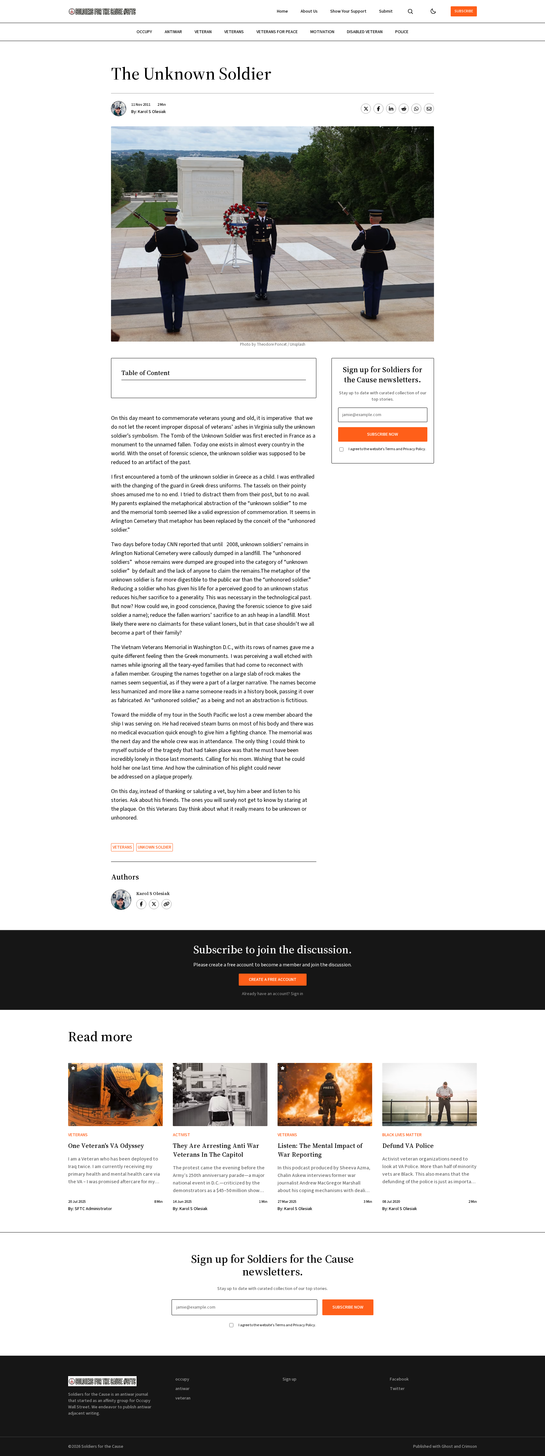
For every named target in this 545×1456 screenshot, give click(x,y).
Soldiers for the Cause (102, 1446)
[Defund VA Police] (429, 1094)
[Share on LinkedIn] (391, 109)
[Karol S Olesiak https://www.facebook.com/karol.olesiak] (141, 904)
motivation (322, 32)
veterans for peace (277, 32)
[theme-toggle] (433, 11)
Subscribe (463, 11)
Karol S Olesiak (152, 112)
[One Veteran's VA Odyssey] (115, 1094)
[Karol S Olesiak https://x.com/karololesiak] (154, 904)
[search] (410, 11)
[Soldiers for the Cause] (102, 11)
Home (282, 11)
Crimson (469, 1446)
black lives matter (402, 1135)
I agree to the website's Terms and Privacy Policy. (387, 449)
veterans (234, 32)
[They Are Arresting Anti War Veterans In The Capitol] (220, 1094)
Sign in (297, 994)
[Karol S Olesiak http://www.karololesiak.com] (166, 904)
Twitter (397, 1389)
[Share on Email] (429, 109)
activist (181, 1135)
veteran (203, 32)
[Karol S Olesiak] (118, 108)
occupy (144, 32)
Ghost (447, 1446)
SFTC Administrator (93, 1209)
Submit (386, 11)
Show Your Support (348, 11)
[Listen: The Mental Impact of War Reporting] (325, 1094)
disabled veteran (365, 32)
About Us (309, 11)
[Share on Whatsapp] (416, 109)
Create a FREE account (272, 979)
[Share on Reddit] (404, 109)
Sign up (289, 1379)
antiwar (173, 32)
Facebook (399, 1379)
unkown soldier (154, 847)
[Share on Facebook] (378, 109)
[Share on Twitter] (366, 109)
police (401, 32)
